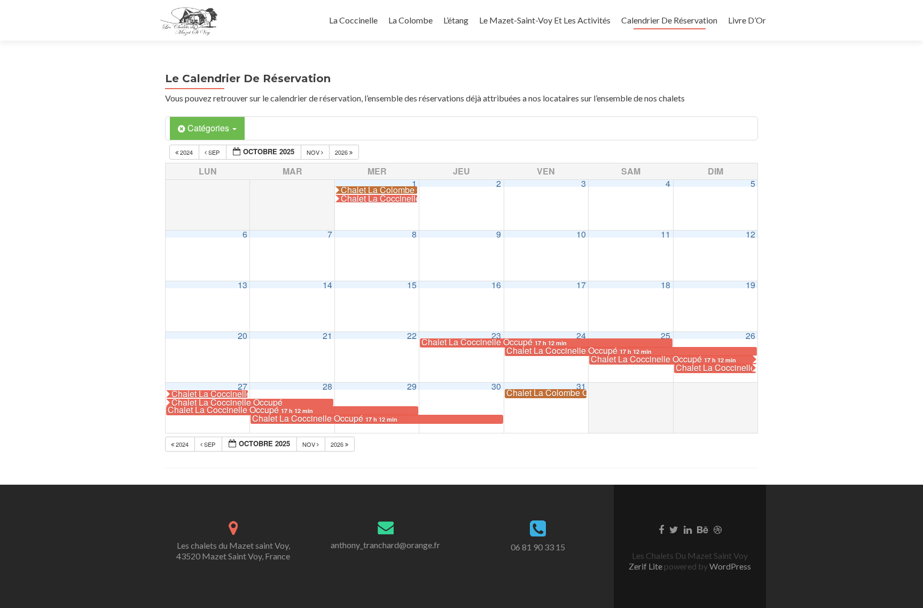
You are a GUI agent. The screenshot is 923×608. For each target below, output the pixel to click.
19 (750, 285)
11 (665, 234)
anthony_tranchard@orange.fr (385, 545)
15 (412, 285)
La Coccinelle (353, 20)
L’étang (455, 20)
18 (665, 285)
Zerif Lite (646, 566)
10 (581, 234)
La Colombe (410, 20)
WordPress (729, 566)
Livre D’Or (747, 20)
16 (496, 285)
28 (327, 386)
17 (581, 285)
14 (327, 285)
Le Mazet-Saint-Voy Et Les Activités (545, 20)
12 (750, 234)
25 (665, 335)
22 (412, 335)
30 (496, 386)
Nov (314, 152)
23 (496, 335)
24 (581, 335)
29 (412, 386)
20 (242, 335)
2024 (186, 152)
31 (581, 386)
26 (750, 335)
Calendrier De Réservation (669, 20)
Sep (214, 152)
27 (242, 386)
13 (242, 285)
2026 (342, 152)
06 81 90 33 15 (538, 547)
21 (327, 335)
